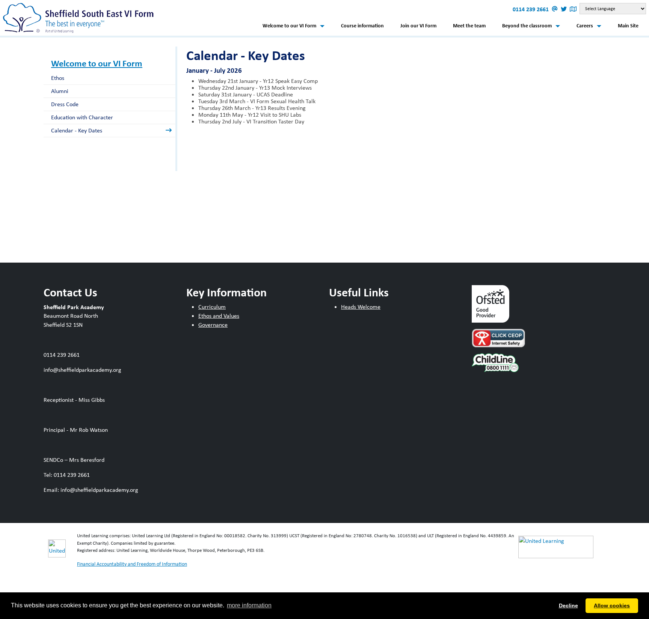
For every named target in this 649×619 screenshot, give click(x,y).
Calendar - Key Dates (76, 130)
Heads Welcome (360, 307)
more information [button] (249, 605)
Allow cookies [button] (612, 605)
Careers (585, 25)
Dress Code (64, 104)
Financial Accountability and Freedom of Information (132, 563)
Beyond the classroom (527, 25)
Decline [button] (568, 605)
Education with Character (82, 117)
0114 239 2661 (531, 9)
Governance (213, 325)
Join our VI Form (418, 25)
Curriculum (212, 307)
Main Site (628, 25)
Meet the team (469, 25)
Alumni (59, 91)
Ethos (57, 78)
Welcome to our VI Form (289, 25)
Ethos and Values (218, 316)
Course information (362, 25)
